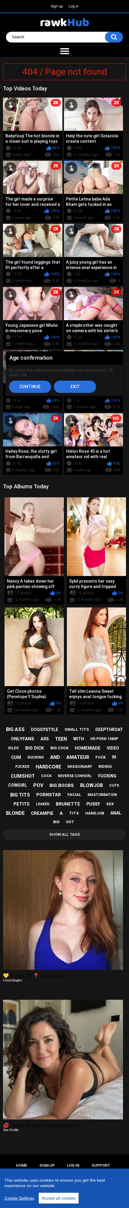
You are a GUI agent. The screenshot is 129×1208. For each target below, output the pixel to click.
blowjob (91, 785)
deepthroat (109, 729)
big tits (20, 795)
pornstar (48, 794)
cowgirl (17, 785)
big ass (15, 729)
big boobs (62, 785)
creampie (42, 813)
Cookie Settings (19, 1198)
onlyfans (22, 738)
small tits (76, 729)
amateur (77, 757)
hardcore (48, 767)
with (78, 738)
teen (61, 739)
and (55, 757)
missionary (80, 766)
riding (105, 766)
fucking (107, 776)
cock (46, 776)
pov (38, 785)
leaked (43, 804)
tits (74, 813)
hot (70, 822)
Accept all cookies (59, 1198)
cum (16, 757)
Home (21, 1165)
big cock (59, 748)
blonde (15, 813)
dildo (13, 748)
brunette (68, 804)
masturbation (102, 795)
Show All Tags (64, 834)
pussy (93, 804)
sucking (35, 757)
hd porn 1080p (104, 739)
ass (44, 738)
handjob (94, 813)
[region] (64, 1188)
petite (22, 804)
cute (114, 785)
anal (115, 813)
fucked (22, 767)
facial (74, 794)
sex (110, 804)
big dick (34, 748)
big (56, 822)
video (113, 748)
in (114, 757)
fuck (100, 757)
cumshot (23, 776)
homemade (87, 748)
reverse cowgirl (75, 776)
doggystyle (44, 729)
